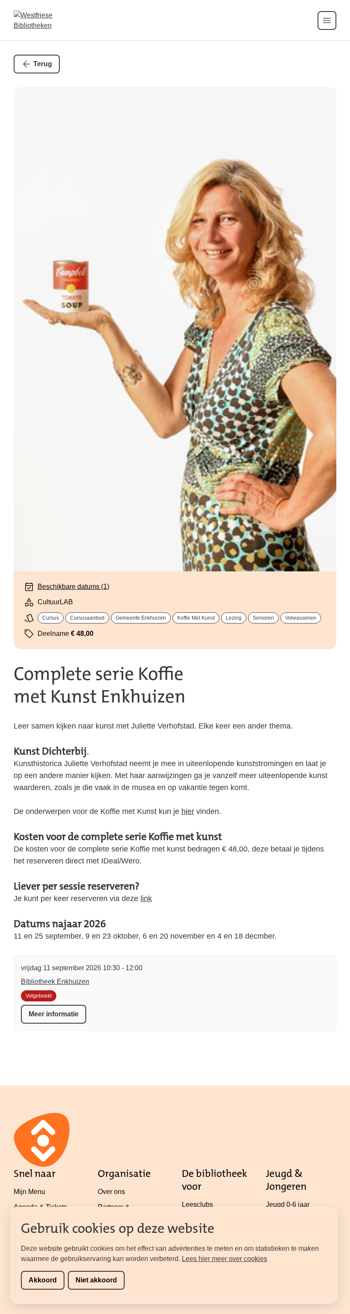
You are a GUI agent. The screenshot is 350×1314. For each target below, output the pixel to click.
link (146, 898)
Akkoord (43, 1280)
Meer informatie (54, 1014)
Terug (42, 63)
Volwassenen (300, 618)
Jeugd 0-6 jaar (287, 1204)
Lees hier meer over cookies (224, 1258)
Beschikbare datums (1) (73, 586)
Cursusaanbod (87, 618)
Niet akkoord (96, 1280)
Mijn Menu (29, 1191)
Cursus (50, 618)
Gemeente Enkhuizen (141, 618)
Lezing (234, 618)
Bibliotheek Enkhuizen (55, 981)
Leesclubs (197, 1204)
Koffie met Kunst (196, 618)
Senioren (263, 618)
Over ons (111, 1191)
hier (187, 811)
